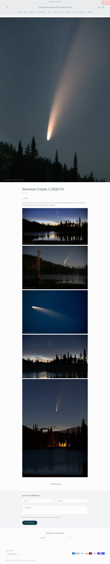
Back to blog (56, 484)
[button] (7, 7)
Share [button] (26, 198)
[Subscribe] (69, 538)
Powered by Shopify (30, 560)
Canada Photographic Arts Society (17, 560)
